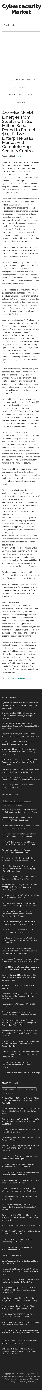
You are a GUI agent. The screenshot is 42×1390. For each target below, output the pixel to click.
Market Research (10, 1379)
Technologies (22, 1376)
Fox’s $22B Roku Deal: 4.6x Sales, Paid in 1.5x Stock (21, 1226)
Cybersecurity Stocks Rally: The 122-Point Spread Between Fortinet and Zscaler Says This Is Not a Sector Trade (20, 705)
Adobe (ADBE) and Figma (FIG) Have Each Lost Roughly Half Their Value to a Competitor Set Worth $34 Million (20, 1207)
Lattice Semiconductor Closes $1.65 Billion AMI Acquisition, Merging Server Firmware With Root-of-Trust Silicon (21, 762)
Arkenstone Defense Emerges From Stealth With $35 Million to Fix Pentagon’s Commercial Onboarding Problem (19, 887)
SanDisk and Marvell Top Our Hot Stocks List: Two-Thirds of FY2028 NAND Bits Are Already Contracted (20, 1148)
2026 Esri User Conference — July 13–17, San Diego (21, 1073)
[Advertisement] (21, 54)
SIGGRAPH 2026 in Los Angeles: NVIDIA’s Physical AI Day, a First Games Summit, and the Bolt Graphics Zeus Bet (20, 1043)
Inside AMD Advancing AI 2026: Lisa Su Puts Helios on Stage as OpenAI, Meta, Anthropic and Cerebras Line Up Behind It (20, 1054)
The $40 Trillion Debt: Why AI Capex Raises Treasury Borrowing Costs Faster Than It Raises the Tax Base (21, 1111)
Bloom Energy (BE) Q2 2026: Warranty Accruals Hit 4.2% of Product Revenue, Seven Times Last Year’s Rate (20, 1332)
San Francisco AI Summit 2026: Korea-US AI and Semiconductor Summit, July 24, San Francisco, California (20, 1033)
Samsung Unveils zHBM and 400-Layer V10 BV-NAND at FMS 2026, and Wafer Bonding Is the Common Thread (19, 977)
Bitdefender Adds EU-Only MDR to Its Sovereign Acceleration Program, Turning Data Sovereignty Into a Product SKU (19, 751)
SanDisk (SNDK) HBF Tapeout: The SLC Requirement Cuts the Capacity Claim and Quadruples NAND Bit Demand (17, 913)
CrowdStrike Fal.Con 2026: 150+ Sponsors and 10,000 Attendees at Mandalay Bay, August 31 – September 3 (19, 715)
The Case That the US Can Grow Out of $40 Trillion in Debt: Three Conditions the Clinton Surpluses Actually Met (20, 1100)
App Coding (10, 1382)
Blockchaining (21, 1382)
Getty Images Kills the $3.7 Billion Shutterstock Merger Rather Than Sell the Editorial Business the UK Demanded (20, 1217)
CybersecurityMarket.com (28, 1374)
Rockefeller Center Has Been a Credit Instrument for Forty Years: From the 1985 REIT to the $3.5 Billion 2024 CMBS (20, 1121)
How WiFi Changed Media (11, 1255)
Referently (32, 1382)
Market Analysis (34, 1376)
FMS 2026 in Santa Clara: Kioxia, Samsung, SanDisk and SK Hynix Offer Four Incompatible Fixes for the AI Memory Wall (19, 1022)
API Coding (33, 1379)
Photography (23, 1379)
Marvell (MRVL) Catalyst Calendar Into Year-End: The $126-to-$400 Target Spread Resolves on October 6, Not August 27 (19, 1290)
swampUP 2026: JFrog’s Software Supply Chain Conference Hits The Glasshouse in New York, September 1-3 (19, 996)
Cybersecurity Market (21, 9)
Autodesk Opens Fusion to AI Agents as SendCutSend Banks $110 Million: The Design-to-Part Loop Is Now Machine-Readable (20, 950)
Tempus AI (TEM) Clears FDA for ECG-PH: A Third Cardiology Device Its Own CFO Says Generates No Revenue (20, 1271)
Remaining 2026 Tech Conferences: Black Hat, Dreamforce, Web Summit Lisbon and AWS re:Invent (19, 1064)
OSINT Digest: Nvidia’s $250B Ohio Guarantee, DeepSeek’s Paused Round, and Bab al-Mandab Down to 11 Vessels (19, 1351)
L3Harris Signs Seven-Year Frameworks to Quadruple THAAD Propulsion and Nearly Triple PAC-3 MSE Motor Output (19, 868)
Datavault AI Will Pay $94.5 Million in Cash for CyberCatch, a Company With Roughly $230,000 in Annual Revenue (20, 726)
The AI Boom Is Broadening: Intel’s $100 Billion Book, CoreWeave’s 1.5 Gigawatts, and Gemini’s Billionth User (19, 940)
